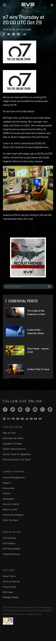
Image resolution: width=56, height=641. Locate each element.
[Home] (28, 7)
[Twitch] (27, 409)
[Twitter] (12, 409)
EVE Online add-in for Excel (16, 459)
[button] (52, 5)
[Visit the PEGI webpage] (8, 621)
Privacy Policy (10, 587)
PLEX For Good (10, 520)
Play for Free (9, 433)
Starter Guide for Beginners (17, 454)
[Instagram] (42, 409)
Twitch (17, 143)
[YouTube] (20, 409)
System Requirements (14, 449)
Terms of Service (11, 581)
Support (7, 483)
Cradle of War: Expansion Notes (35, 331)
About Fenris (9, 576)
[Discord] (35, 409)
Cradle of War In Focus (38, 369)
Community (9, 488)
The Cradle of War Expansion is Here (36, 312)
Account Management (14, 477)
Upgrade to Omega (12, 443)
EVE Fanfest (9, 543)
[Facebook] (5, 409)
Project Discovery (11, 554)
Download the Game (13, 438)
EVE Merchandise (11, 548)
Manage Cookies (10, 597)
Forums (7, 493)
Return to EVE (10, 509)
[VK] (50, 409)
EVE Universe (9, 538)
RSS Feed (8, 592)
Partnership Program (13, 515)
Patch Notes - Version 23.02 (38, 350)
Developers (8, 499)
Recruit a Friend (11, 504)
